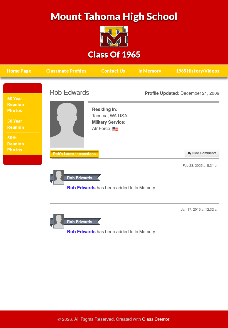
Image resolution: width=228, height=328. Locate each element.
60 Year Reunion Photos (15, 104)
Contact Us (113, 70)
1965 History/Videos (197, 70)
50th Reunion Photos (15, 143)
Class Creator (155, 319)
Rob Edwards (79, 177)
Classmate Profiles (66, 70)
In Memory (149, 70)
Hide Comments (203, 152)
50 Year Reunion (15, 123)
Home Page (19, 70)
